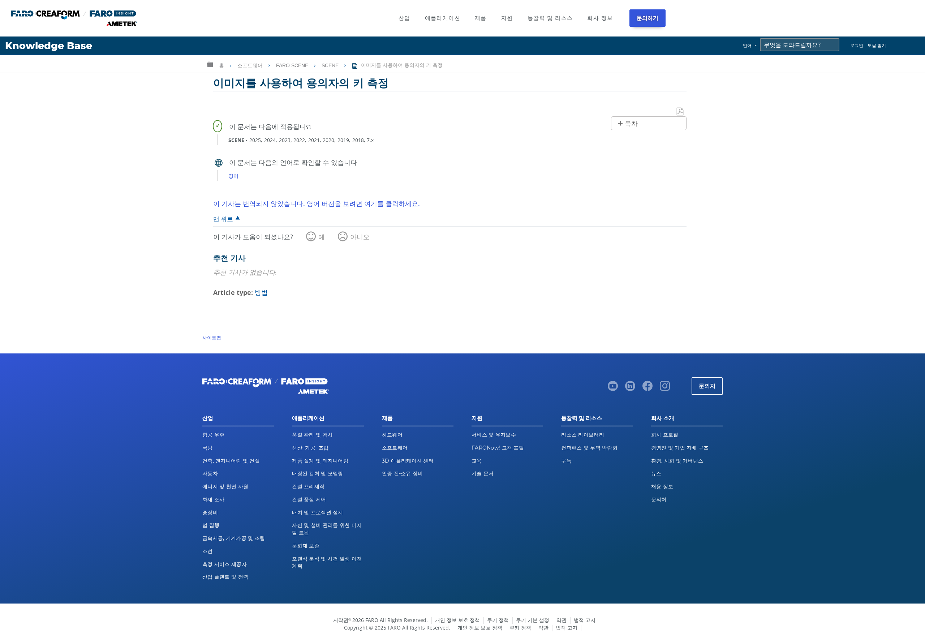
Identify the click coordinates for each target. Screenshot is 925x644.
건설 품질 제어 (309, 499)
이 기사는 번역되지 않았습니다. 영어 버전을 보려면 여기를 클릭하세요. (316, 203)
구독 (566, 461)
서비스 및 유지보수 (494, 435)
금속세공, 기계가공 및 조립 (233, 538)
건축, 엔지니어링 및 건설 (231, 461)
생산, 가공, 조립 (310, 448)
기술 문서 (483, 473)
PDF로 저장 (680, 112)
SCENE (331, 65)
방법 (261, 292)
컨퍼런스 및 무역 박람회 (589, 448)
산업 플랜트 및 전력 (225, 577)
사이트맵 (211, 337)
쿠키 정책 (498, 620)
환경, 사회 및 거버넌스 (677, 461)
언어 (747, 45)
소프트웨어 (250, 65)
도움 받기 (877, 45)
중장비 (210, 512)
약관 (561, 620)
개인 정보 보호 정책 (457, 620)
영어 (233, 175)
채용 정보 (662, 486)
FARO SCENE (293, 65)
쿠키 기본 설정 (532, 620)
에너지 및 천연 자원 (225, 486)
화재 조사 (213, 499)
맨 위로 (223, 219)
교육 (477, 461)
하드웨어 (392, 435)
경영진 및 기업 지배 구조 (680, 448)
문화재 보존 (305, 545)
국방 (207, 448)
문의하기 (648, 17)
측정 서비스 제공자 (224, 564)
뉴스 (656, 473)
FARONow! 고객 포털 (498, 448)
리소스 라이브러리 (582, 435)
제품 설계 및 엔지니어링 (320, 461)
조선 (207, 551)
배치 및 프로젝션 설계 (317, 512)
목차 (631, 123)
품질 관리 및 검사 (312, 435)
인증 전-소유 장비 (402, 473)
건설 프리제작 (308, 486)
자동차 (210, 473)
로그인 (856, 45)
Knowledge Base (48, 46)
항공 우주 (213, 435)
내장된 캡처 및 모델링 (317, 473)
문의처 (707, 385)
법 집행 (210, 525)
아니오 (360, 236)
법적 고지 (584, 620)
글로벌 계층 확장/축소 (210, 64)
